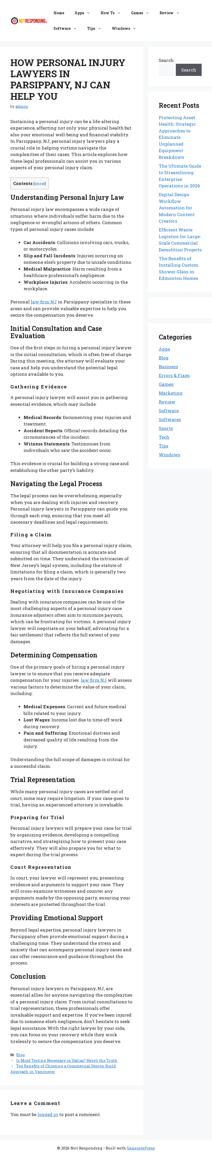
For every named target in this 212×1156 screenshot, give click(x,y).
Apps (79, 12)
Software (62, 28)
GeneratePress (141, 1148)
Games (137, 12)
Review (166, 12)
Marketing (171, 393)
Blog (20, 1054)
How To (108, 12)
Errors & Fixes (174, 375)
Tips (91, 28)
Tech (164, 437)
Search (166, 60)
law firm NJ (44, 302)
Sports (166, 428)
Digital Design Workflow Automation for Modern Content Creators (177, 208)
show (40, 183)
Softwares (170, 419)
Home (59, 12)
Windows (121, 28)
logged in (47, 1114)
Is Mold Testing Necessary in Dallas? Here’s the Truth (66, 1060)
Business (168, 367)
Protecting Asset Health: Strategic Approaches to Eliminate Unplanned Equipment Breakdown (177, 137)
